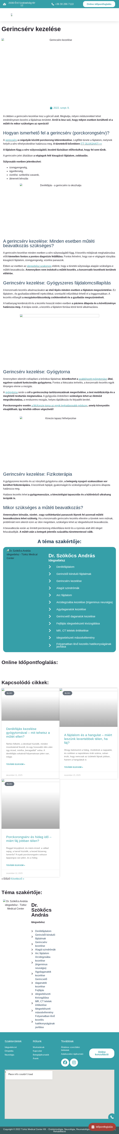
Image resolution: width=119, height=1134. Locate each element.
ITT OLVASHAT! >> (91, 143)
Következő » (17, 878)
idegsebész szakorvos (39, 266)
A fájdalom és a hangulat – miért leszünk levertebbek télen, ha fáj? (88, 738)
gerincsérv (11, 140)
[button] (59, 14)
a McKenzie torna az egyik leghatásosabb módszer (59, 405)
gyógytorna (11, 392)
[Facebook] (65, 1063)
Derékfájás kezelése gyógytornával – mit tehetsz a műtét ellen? (28, 732)
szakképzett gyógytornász (93, 379)
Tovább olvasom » (15, 764)
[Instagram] (74, 1063)
